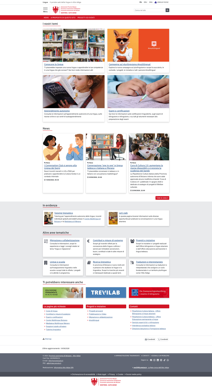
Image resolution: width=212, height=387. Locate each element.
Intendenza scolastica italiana (143, 325)
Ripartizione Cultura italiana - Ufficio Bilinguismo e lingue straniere (146, 312)
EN (150, 2)
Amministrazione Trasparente (127, 356)
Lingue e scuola (57, 262)
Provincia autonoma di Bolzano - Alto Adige (64, 356)
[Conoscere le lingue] (74, 45)
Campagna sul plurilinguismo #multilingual (129, 64)
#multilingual (94, 320)
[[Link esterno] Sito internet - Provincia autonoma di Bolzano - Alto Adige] (66, 9)
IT (140, 2)
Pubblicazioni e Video (97, 314)
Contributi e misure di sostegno (108, 240)
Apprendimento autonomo (57, 110)
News (46, 18)
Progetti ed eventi (86, 18)
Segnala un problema (160, 356)
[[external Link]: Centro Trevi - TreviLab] (106, 292)
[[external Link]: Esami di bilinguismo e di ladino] (149, 292)
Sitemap (48, 339)
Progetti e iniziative (145, 240)
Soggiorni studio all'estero (56, 326)
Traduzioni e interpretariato (149, 262)
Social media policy (133, 374)
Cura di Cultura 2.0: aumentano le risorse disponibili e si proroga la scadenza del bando (146, 168)
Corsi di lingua (51, 311)
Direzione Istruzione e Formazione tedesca (149, 328)
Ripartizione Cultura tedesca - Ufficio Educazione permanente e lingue (146, 318)
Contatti (145, 356)
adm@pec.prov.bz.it (54, 363)
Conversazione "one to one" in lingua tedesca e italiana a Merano (105, 166)
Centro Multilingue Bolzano (56, 320)
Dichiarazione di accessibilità (83, 374)
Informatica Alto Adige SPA (63, 367)
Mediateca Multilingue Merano (58, 323)
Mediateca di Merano (73, 221)
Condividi (151, 339)
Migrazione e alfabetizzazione (65, 240)
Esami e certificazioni (119, 110)
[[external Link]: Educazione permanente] (63, 292)
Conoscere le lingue (53, 64)
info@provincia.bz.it (55, 361)
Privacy (112, 374)
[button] (151, 360)
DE (145, 2)
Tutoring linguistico (63, 213)
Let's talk (123, 213)
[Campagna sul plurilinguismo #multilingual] (138, 45)
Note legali (101, 374)
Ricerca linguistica (102, 262)
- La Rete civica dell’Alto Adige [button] (151, 367)
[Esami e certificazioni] (138, 91)
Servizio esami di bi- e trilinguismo (145, 322)
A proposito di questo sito (63, 18)
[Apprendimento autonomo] (74, 91)
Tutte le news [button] (161, 198)
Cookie (120, 374)
